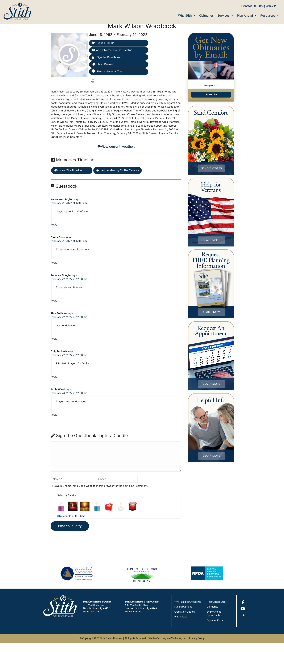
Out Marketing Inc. (171, 638)
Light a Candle (105, 43)
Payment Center (216, 620)
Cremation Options (184, 611)
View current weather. (118, 146)
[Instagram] (243, 615)
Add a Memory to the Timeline (114, 50)
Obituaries (206, 15)
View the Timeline (70, 170)
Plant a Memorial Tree (109, 71)
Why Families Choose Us (187, 602)
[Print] (93, 81)
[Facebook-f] (243, 602)
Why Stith (185, 15)
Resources (267, 15)
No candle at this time (72, 516)
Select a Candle (66, 495)
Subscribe (211, 94)
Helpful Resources (216, 602)
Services (223, 15)
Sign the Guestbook (108, 57)
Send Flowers (105, 64)
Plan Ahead (245, 15)
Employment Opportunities (214, 613)
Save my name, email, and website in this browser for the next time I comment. (101, 485)
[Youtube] (243, 609)
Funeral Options (183, 606)
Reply (54, 224)
